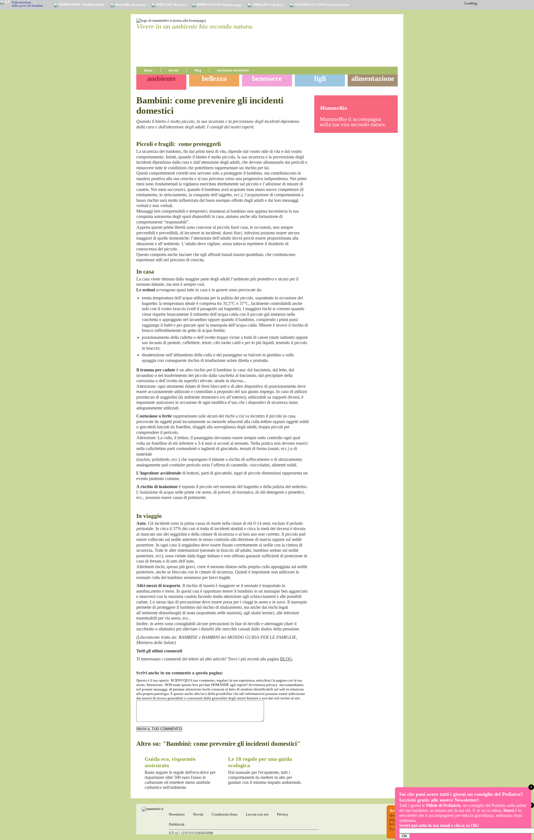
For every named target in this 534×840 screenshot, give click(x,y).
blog (197, 70)
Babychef (179, 4)
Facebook (298, 136)
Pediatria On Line (336, 4)
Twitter (305, 136)
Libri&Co (277, 4)
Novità (198, 814)
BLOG (286, 659)
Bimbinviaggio (232, 4)
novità (174, 70)
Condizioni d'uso (225, 814)
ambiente (161, 78)
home (148, 70)
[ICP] (5, 2)
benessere (267, 78)
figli (320, 78)
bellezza (214, 78)
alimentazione (372, 78)
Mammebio (138, 4)
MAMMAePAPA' (93, 4)
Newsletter (177, 814)
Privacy (282, 814)
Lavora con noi (257, 814)
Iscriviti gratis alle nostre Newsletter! (439, 800)
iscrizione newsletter (233, 70)
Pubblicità (176, 824)
